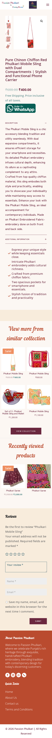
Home (9, 692)
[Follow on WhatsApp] (18, 675)
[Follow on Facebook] (7, 675)
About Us (11, 698)
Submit (38, 621)
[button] (41, 21)
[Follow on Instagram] (13, 675)
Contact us (11, 703)
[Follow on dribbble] (24, 675)
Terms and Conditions (19, 709)
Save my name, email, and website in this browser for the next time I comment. (26, 606)
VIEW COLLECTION (26, 431)
